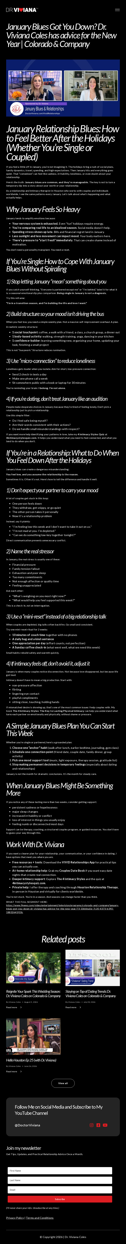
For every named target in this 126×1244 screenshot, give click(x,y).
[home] (22, 10)
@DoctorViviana (27, 1125)
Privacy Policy (15, 1217)
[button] (117, 10)
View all (63, 1083)
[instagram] (91, 1125)
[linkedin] (98, 1125)
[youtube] (105, 1125)
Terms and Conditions (40, 1217)
